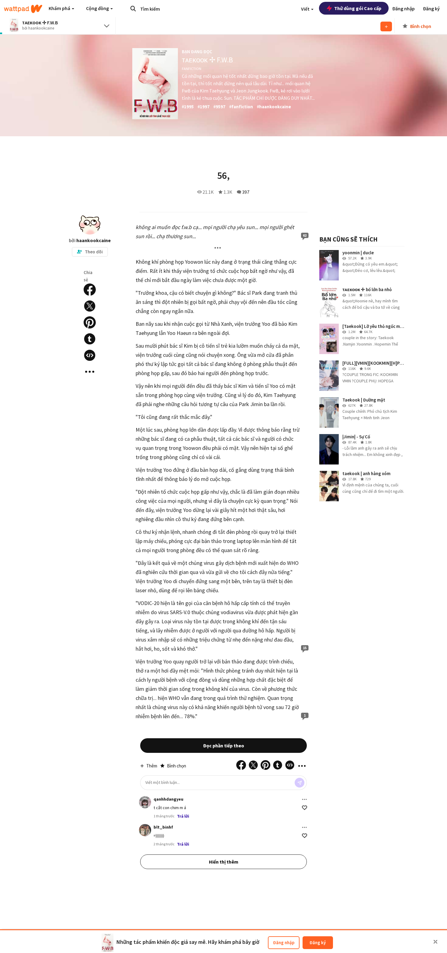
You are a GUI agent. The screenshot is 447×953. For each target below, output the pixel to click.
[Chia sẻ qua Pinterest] (90, 322)
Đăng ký (318, 942)
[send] (299, 783)
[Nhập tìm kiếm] (133, 8)
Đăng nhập (283, 942)
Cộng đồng (98, 8)
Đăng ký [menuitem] (431, 8)
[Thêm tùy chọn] (304, 799)
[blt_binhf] (145, 830)
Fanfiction (191, 68)
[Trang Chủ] (23, 9)
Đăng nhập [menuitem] (403, 8)
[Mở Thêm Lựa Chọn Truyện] (90, 372)
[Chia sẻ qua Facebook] (90, 289)
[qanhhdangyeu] (145, 802)
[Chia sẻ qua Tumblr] (90, 339)
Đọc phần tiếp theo (223, 746)
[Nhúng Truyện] (90, 355)
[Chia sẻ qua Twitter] (90, 306)
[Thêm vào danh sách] (386, 26)
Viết (305, 9)
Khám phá (60, 8)
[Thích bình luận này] (304, 807)
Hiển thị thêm (223, 862)
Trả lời (183, 816)
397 (245, 192)
